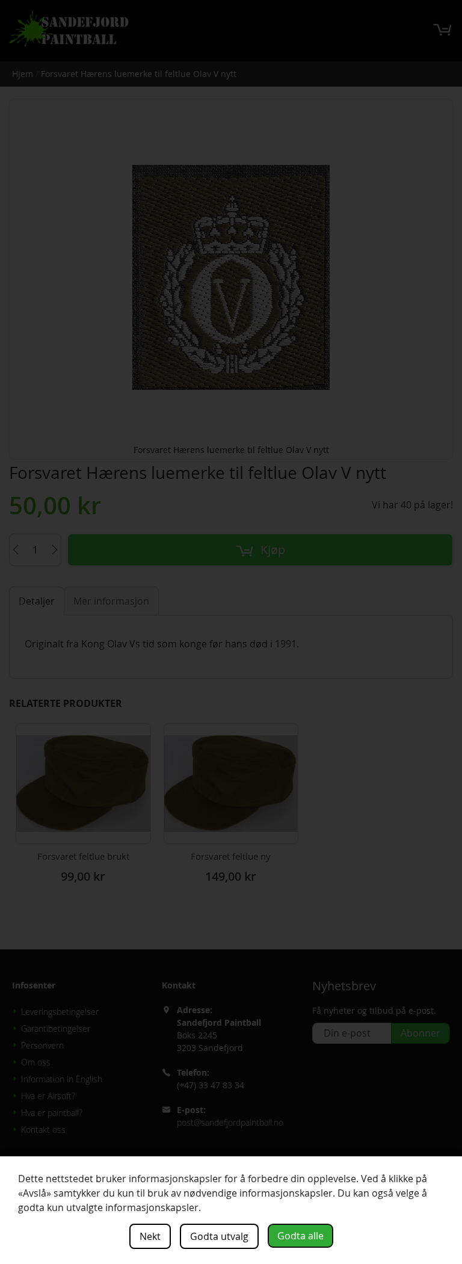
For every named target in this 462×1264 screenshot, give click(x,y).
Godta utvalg (219, 1236)
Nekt (150, 1236)
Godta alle (300, 1235)
